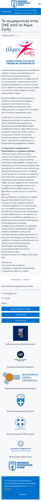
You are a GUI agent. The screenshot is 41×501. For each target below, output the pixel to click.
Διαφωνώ (22, 494)
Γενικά (17, 35)
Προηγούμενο (16, 280)
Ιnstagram (17, 13)
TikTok (35, 13)
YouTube (24, 13)
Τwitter (29, 13)
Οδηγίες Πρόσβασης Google (20, 309)
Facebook (34, 10)
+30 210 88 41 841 (20, 315)
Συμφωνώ (10, 494)
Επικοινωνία (6, 11)
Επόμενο (26, 280)
